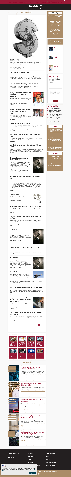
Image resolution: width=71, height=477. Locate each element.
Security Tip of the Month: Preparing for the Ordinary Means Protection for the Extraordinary (20, 94)
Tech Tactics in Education (51, 462)
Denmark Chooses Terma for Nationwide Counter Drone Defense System (55, 34)
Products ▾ (44, 2)
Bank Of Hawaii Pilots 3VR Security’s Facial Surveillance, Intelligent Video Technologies (26, 313)
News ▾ (10, 2)
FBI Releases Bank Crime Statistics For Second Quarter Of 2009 (19, 159)
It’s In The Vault (13, 229)
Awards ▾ (26, 2)
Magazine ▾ (15, 2)
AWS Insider (30, 453)
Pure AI (29, 459)
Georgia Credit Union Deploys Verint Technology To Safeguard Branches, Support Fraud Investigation (20, 300)
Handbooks (38, 2)
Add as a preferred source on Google (54, 1)
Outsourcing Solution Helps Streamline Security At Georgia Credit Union (25, 135)
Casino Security (11, 399)
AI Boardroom (31, 451)
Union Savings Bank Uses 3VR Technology (20, 123)
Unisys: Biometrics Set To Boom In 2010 (19, 72)
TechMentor (30, 462)
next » (27, 327)
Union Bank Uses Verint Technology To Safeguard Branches (24, 84)
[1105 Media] (12, 457)
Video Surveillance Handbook (54, 108)
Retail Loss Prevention (12, 415)
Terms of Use (41, 471)
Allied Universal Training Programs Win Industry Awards (22, 344)
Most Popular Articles (52, 106)
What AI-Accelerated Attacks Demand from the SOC (55, 145)
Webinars (21, 2)
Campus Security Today (50, 453)
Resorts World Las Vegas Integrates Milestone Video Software (32, 400)
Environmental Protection (51, 455)
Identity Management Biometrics (13, 387)
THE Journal (48, 464)
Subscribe (60, 2)
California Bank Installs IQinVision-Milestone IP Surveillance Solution (26, 288)
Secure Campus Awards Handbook (54, 168)
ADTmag (47, 451)
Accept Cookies (32, 473)
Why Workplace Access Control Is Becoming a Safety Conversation (32, 384)
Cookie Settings (23, 473)
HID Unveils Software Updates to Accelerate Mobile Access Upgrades (22, 355)
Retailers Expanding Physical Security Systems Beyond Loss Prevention (32, 416)
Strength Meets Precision (16, 272)
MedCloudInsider (31, 458)
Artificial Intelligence (12, 401)
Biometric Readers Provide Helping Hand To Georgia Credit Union (25, 247)
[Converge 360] (13, 454)
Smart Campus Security (54, 156)
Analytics (9, 403)
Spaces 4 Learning (49, 461)
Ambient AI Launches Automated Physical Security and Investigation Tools (40, 345)
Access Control (11, 383)
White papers (31, 2)
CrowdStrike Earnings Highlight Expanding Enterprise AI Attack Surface (31, 368)
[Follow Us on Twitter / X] (66, 1)
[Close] (35, 465)
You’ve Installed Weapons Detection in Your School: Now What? (55, 162)
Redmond (48, 459)
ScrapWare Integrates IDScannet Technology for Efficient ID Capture (12, 345)
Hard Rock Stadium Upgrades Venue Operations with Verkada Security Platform (32, 433)
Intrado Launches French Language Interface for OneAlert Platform (31, 344)
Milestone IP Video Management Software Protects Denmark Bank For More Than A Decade (20, 111)
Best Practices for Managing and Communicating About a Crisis (55, 140)
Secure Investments (14, 257)
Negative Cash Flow (14, 194)
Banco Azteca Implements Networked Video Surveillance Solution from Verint (25, 217)
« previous (15, 325)
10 (41, 325)
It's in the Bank (14, 60)
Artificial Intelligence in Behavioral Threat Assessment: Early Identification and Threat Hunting (56, 135)
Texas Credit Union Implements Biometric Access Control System (25, 206)
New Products (55, 42)
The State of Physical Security (55, 158)
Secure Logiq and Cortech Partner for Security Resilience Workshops (31, 355)
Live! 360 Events (31, 456)
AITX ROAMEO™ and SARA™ (56, 46)
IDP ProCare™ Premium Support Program (57, 65)
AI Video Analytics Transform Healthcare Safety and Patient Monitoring (13, 355)
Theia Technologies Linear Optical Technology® (56, 56)
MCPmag (48, 456)
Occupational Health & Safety (52, 458)
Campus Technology (32, 455)
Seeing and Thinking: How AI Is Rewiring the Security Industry (56, 148)
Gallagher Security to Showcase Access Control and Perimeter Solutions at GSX (40, 355)
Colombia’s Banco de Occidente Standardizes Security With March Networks (25, 146)
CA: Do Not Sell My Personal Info (50, 471)
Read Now (23, 376)
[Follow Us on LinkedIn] (64, 1)
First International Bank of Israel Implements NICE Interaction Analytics (25, 178)
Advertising (54, 2)
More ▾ (49, 2)
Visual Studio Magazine (50, 465)
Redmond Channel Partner (33, 461)
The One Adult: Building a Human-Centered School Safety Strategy (56, 130)
